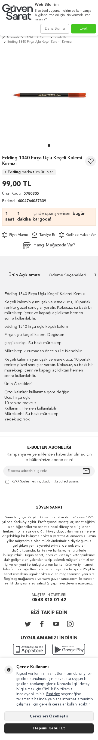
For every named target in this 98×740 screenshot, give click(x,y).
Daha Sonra (55, 28)
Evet (84, 28)
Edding (30, 172)
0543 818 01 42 (49, 600)
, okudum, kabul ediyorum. (45, 481)
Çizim (44, 37)
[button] (49, 145)
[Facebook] (41, 623)
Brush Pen (61, 37)
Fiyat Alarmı (17, 235)
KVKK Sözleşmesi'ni (26, 481)
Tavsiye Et (46, 235)
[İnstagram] (70, 623)
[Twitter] (27, 623)
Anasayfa (13, 37)
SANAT (29, 37)
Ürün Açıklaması (24, 275)
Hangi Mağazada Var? (54, 245)
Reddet (53, 694)
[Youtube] (56, 623)
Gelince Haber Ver (80, 235)
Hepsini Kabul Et (49, 728)
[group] (49, 95)
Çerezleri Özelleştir (49, 716)
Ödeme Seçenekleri (67, 275)
